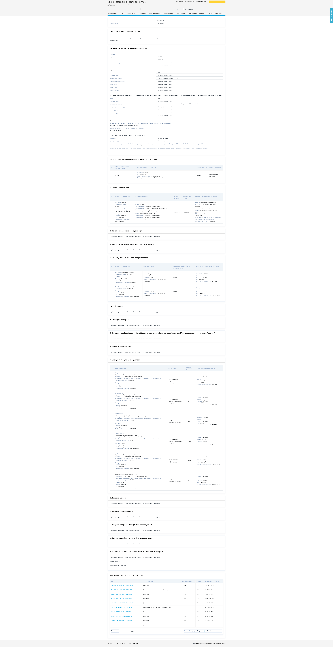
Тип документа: (131, 13)
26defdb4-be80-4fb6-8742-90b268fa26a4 (122, 585)
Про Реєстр (179, 1)
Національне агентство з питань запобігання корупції (210, 643)
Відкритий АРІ (189, 1)
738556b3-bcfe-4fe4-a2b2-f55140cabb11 (121, 607)
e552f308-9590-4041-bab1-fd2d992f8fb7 (121, 611)
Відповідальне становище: (196, 13)
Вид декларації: (112, 13)
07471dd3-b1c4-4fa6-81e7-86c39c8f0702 (121, 616)
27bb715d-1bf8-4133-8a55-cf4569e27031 (121, 625)
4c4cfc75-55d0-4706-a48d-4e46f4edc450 (121, 598)
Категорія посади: (154, 13)
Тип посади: (142, 13)
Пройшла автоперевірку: (215, 13)
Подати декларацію (217, 2)
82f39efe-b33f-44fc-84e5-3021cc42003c (121, 620)
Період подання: (168, 13)
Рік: (122, 13)
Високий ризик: (181, 13)
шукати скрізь (189, 9)
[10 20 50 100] (115, 631)
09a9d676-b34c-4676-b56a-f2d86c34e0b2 (122, 589)
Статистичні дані (201, 1)
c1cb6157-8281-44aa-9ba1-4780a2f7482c (121, 594)
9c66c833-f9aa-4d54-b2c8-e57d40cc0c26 (122, 603)
